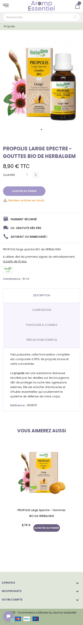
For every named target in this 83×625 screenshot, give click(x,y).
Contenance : (12, 279)
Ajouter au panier (24, 191)
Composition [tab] (41, 310)
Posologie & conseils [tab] (41, 325)
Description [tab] (41, 295)
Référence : (18, 405)
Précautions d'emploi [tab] (41, 340)
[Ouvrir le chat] (8, 616)
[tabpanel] (41, 81)
